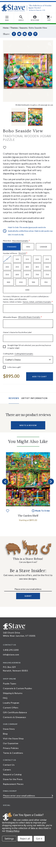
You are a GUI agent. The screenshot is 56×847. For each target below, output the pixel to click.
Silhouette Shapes (22, 317)
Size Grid (22, 253)
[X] (30, 34)
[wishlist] (4, 147)
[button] (21, 18)
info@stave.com (11, 654)
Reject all (25, 838)
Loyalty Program (11, 702)
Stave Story (9, 729)
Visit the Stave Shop (13, 738)
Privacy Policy (12, 830)
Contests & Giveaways (14, 717)
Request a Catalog (12, 774)
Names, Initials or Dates (28, 299)
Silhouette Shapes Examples (29, 317)
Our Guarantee (10, 743)
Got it (39, 838)
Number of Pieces (15, 253)
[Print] (25, 34)
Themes (14, 27)
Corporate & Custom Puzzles (17, 688)
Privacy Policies (11, 748)
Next (51, 482)
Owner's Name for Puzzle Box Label (17, 332)
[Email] (19, 34)
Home (6, 27)
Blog (5, 733)
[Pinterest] (35, 34)
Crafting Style (18, 354)
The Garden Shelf (28, 515)
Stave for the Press (13, 779)
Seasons (23, 27)
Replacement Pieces (13, 784)
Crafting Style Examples (23, 354)
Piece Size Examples (20, 241)
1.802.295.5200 (11, 650)
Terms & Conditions (13, 753)
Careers (7, 769)
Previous (5, 482)
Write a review (28, 425)
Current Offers (10, 707)
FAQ (5, 698)
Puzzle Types (9, 683)
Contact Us (8, 764)
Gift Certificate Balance (15, 712)
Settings (9, 838)
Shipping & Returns (12, 693)
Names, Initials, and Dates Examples (37, 302)
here (30, 221)
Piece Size (16, 240)
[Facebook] (14, 34)
